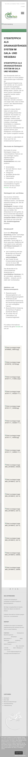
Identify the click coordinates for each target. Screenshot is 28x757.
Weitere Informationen (20, 755)
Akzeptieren (18, 753)
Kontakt (6, 187)
